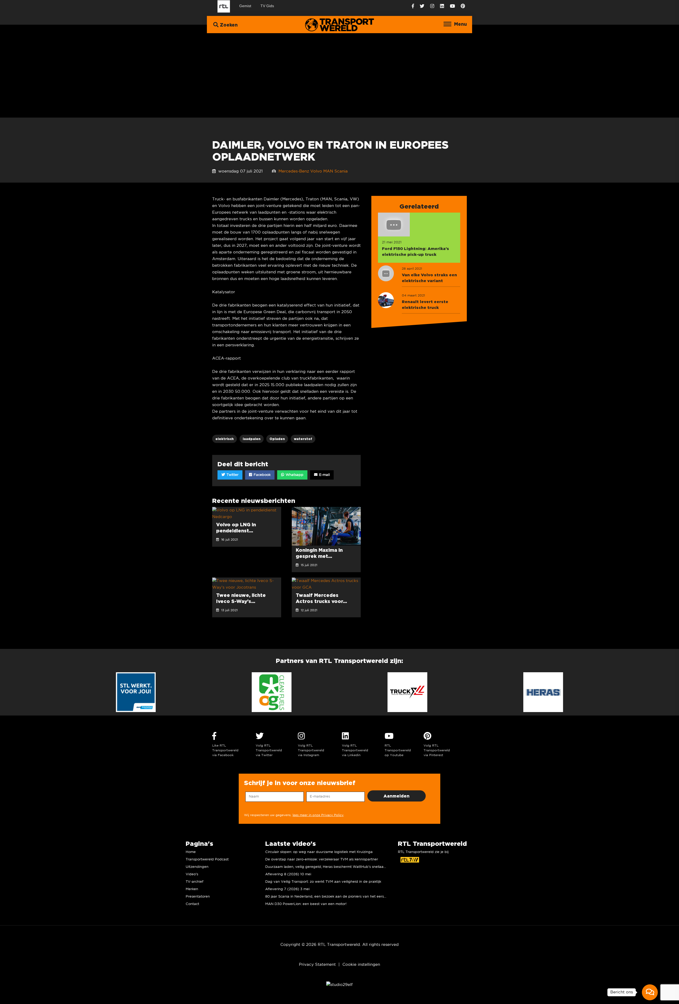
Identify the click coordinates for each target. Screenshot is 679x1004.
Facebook (262, 474)
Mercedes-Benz (293, 171)
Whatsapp (294, 474)
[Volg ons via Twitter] (422, 6)
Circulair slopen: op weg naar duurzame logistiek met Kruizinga (319, 852)
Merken (192, 889)
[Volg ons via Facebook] (413, 6)
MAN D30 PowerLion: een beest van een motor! (306, 904)
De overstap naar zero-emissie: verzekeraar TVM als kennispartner (321, 859)
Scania (341, 171)
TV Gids (267, 6)
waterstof (303, 439)
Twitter (231, 474)
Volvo (316, 171)
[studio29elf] (339, 984)
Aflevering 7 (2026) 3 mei (287, 889)
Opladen (277, 439)
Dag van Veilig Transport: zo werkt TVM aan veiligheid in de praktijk (323, 881)
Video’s (192, 874)
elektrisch (224, 439)
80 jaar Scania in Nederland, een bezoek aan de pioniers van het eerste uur (329, 896)
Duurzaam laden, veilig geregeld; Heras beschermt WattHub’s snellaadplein (329, 866)
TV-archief (194, 881)
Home (191, 852)
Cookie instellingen (361, 964)
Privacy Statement (317, 964)
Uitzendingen (197, 866)
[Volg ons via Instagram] (432, 6)
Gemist (245, 6)
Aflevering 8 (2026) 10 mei (288, 874)
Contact (192, 904)
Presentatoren (198, 896)
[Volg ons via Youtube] (452, 6)
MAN (328, 171)
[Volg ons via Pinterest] (463, 6)
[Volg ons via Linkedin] (442, 6)
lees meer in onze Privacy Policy (318, 815)
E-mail (324, 474)
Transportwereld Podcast (207, 859)
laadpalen (251, 439)
